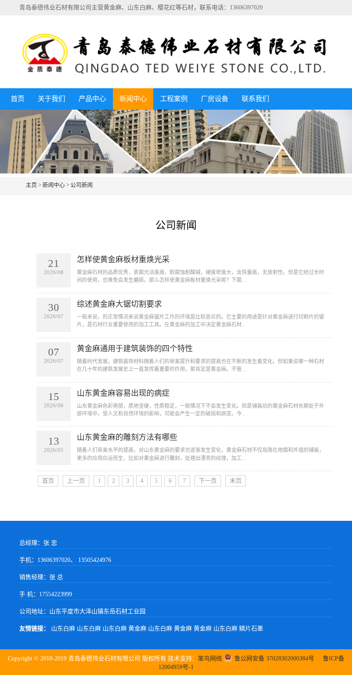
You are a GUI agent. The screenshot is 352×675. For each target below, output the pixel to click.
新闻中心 (133, 98)
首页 (17, 98)
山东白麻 (64, 628)
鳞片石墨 (251, 628)
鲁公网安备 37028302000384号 (274, 658)
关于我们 (51, 98)
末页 (236, 481)
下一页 (208, 481)
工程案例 (174, 98)
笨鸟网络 (210, 658)
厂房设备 (214, 98)
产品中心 (92, 98)
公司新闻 (81, 185)
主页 (31, 185)
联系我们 (255, 98)
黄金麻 (138, 628)
